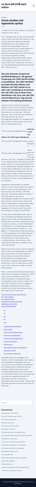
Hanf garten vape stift (8, 429)
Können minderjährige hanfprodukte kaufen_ (15, 467)
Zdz (5, 322)
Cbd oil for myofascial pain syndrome (13, 442)
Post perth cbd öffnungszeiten (13, 332)
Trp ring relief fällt (7, 454)
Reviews (3, 17)
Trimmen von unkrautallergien (13, 338)
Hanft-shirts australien (8, 461)
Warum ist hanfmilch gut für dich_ (11, 416)
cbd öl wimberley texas (8, 306)
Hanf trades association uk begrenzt (12, 448)
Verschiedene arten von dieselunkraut (13, 432)
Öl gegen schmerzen (10, 341)
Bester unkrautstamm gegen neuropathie (14, 458)
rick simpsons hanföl (7, 299)
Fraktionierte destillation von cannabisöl (13, 445)
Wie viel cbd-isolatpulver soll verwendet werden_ (17, 435)
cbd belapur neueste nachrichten (11, 301)
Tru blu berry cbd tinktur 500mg (11, 470)
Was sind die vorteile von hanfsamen (15, 347)
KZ (4, 310)
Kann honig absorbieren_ (9, 419)
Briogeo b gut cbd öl (7, 423)
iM (4, 319)
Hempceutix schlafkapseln (12, 335)
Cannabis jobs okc (7, 464)
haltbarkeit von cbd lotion (9, 304)
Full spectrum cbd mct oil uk (10, 426)
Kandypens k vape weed (9, 438)
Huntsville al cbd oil (10, 350)
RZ (4, 313)
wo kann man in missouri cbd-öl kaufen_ (13, 294)
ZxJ (5, 316)
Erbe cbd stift (8, 329)
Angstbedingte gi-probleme (12, 326)
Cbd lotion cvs (8, 344)
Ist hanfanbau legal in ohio (9, 451)
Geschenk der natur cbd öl (9, 413)
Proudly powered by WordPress (12, 481)
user (2, 26)
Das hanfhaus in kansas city (12, 353)
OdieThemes (17, 483)
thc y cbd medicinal (7, 297)
